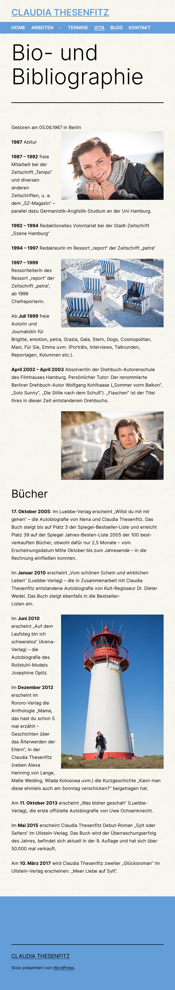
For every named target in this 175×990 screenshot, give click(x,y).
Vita (99, 27)
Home (18, 27)
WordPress (63, 967)
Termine (78, 27)
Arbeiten (42, 27)
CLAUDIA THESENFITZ (60, 12)
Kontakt (140, 27)
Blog (116, 27)
